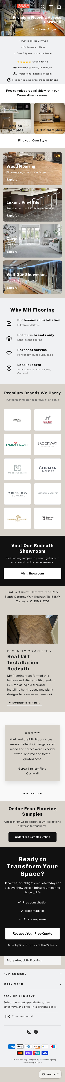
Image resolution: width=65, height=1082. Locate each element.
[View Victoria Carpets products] (48, 493)
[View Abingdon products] (17, 493)
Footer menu (15, 973)
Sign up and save (19, 996)
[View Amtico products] (17, 419)
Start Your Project (45, 29)
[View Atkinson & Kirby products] (48, 518)
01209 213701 (39, 601)
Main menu (13, 984)
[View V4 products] (17, 469)
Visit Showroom (32, 573)
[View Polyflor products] (17, 444)
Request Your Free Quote (32, 934)
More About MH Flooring (24, 960)
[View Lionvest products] (17, 518)
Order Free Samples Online (32, 836)
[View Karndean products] (48, 419)
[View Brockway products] (48, 444)
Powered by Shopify (32, 1062)
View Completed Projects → (24, 703)
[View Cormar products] (48, 469)
